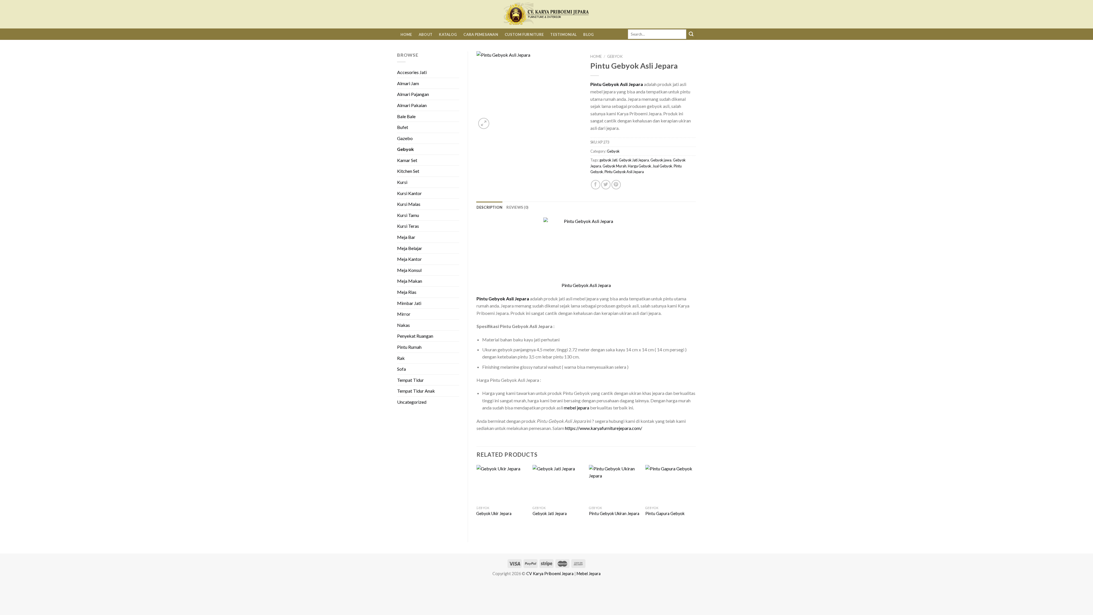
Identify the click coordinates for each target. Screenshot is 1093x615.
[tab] (489, 207)
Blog (588, 34)
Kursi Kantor (409, 193)
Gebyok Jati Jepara (634, 160)
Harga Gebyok (639, 166)
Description (489, 207)
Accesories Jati (412, 72)
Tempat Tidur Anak (416, 390)
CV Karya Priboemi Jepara (550, 573)
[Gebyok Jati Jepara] (558, 484)
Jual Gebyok (662, 166)
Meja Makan (409, 281)
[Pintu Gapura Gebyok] (670, 484)
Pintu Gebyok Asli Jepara (624, 171)
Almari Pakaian (412, 105)
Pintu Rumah (409, 347)
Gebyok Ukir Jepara (493, 513)
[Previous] (476, 498)
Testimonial (563, 34)
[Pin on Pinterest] (616, 184)
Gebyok (405, 149)
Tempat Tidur (410, 380)
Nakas (403, 325)
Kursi (402, 182)
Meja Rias (406, 292)
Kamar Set (407, 160)
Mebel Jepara (589, 573)
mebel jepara (576, 407)
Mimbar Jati (409, 303)
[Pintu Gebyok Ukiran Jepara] (614, 484)
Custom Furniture (524, 34)
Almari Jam (408, 83)
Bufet (402, 127)
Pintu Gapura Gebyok (665, 513)
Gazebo (405, 138)
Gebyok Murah (614, 166)
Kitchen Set (408, 171)
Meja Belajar (409, 248)
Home (406, 34)
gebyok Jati (608, 160)
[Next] (695, 498)
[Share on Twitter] (606, 184)
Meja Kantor (409, 259)
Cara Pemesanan (480, 34)
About (425, 34)
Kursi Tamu (408, 215)
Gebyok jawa (660, 160)
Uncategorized (411, 402)
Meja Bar (406, 237)
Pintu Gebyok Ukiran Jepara (614, 513)
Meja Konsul (409, 270)
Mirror (403, 314)
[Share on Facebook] (595, 184)
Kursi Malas (408, 204)
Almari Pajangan (413, 94)
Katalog (448, 34)
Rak (401, 358)
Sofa (401, 369)
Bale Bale (406, 116)
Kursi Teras (408, 226)
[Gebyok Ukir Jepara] (501, 484)
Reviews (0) (517, 207)
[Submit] (691, 34)
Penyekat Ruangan (415, 336)
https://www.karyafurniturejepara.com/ (603, 428)
